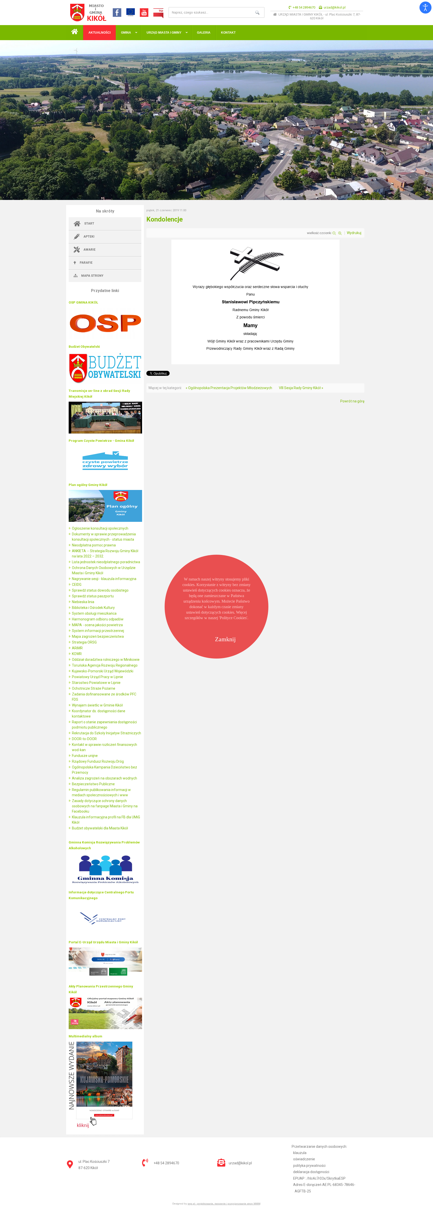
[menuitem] (74, 32)
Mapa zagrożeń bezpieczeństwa (98, 636)
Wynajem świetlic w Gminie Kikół (97, 705)
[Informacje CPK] (105, 934)
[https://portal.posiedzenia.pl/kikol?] (105, 432)
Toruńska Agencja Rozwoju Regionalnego (105, 665)
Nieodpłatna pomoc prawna (94, 545)
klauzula (299, 1153)
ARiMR (77, 648)
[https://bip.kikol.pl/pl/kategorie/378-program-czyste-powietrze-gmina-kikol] (105, 476)
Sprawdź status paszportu (93, 596)
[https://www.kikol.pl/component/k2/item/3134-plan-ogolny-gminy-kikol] (105, 521)
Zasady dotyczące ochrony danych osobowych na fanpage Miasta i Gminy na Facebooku (105, 806)
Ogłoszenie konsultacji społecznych (100, 528)
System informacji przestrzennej (98, 631)
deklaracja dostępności (311, 1172)
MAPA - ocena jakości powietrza (97, 625)
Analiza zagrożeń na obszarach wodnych (104, 778)
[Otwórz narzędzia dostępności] (425, 8)
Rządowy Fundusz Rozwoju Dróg (98, 761)
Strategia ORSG (84, 642)
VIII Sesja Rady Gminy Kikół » (301, 388)
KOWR (77, 654)
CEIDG (76, 585)
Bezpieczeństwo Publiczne (93, 784)
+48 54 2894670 (304, 7)
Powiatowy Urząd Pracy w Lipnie (97, 677)
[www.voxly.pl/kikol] (105, 1028)
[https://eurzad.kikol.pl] (105, 978)
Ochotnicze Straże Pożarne (93, 688)
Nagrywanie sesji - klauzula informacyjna (104, 579)
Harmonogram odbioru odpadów (98, 619)
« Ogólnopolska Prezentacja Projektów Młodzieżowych (229, 388)
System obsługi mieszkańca (94, 613)
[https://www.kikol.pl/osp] (105, 338)
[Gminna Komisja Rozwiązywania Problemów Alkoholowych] (105, 884)
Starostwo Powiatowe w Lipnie (96, 683)
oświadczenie (304, 1159)
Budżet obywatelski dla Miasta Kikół (100, 828)
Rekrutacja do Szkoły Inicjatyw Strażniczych (106, 733)
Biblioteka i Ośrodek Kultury (93, 608)
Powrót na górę (352, 401)
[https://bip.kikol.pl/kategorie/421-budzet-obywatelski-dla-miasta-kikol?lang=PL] (105, 382)
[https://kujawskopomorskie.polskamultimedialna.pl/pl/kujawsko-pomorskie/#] (101, 1127)
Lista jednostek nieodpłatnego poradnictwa (106, 562)
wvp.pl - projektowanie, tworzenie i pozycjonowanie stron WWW (224, 1203)
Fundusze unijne (85, 756)
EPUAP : (319, 1178)
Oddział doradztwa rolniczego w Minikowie (106, 660)
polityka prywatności (309, 1166)
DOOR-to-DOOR (84, 739)
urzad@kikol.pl (335, 7)
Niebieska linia (83, 602)
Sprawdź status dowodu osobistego (100, 590)
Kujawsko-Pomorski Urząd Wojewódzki (102, 671)
